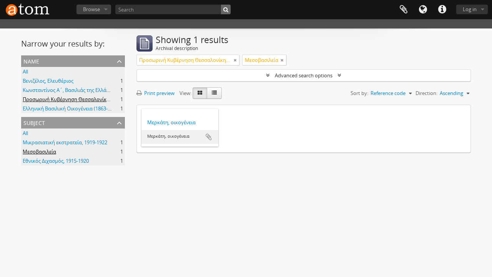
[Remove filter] (235, 60)
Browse (91, 9)
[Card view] (200, 93)
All (25, 71)
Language (422, 9)
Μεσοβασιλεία (39, 151)
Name (31, 60)
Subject (34, 122)
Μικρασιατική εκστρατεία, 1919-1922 (65, 142)
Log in (470, 9)
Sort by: (359, 93)
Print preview (159, 93)
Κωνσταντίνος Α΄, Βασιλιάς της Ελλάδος (69, 90)
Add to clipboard (209, 137)
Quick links (442, 9)
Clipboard (403, 9)
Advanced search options (304, 75)
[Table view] (214, 93)
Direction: (426, 93)
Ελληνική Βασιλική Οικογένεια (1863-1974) (71, 108)
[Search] (226, 9)
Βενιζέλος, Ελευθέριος (48, 80)
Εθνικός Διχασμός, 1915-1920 (56, 160)
